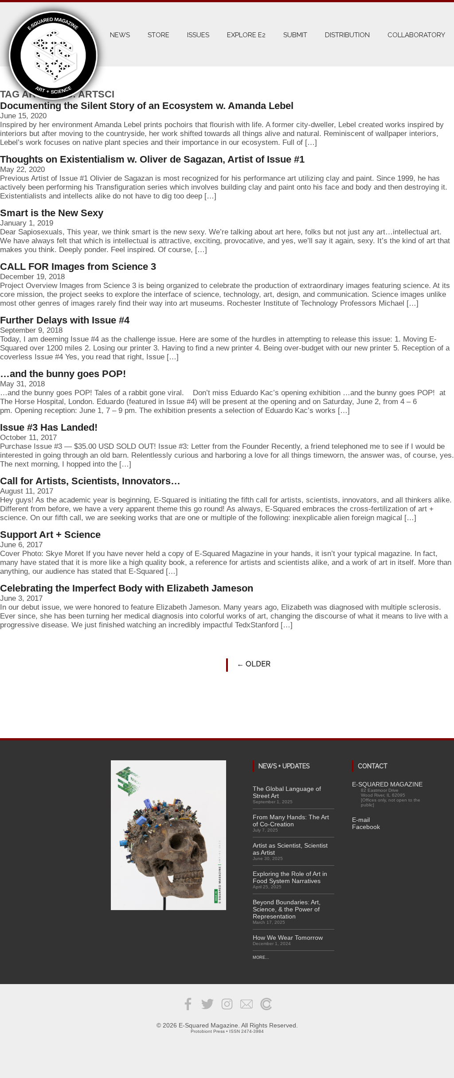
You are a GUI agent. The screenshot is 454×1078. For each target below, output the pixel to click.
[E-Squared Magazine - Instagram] (227, 1010)
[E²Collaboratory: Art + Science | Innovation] (266, 1010)
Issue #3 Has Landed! (49, 427)
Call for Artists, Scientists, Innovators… (90, 480)
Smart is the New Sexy (51, 212)
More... (261, 957)
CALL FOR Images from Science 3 (78, 266)
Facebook (366, 826)
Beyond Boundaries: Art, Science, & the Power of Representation (287, 909)
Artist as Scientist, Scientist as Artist (290, 849)
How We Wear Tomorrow (288, 937)
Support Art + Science (50, 534)
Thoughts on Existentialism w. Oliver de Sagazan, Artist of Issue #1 (152, 159)
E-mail (361, 819)
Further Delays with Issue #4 (64, 320)
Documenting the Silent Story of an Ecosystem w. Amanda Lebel (147, 105)
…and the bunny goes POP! (63, 373)
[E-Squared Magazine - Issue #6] (168, 835)
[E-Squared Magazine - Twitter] (207, 1010)
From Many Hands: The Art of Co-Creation (291, 820)
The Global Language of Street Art (287, 792)
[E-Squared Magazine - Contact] (246, 1010)
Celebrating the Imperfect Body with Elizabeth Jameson (126, 588)
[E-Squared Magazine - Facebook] (188, 1010)
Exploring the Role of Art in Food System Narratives (290, 877)
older (253, 664)
